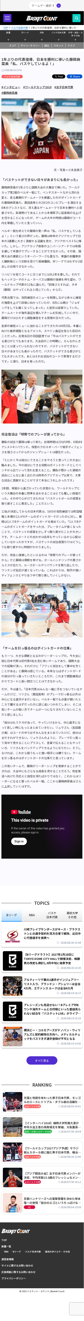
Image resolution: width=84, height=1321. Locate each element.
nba (32, 915)
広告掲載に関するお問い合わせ (18, 1272)
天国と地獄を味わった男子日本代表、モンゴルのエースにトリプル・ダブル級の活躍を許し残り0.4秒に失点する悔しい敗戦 (52, 1100)
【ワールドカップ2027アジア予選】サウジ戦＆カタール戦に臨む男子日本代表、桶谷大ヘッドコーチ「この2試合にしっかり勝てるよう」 (52, 1150)
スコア (12, 45)
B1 (29, 1207)
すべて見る (42, 1061)
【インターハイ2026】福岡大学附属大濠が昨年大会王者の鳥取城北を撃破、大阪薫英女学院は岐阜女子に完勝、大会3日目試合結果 (52, 1125)
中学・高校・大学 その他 (75, 33)
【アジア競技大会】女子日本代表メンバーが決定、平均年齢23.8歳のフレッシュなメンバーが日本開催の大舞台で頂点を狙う (52, 1175)
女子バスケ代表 (32, 1182)
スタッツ (58, 45)
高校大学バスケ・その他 (57, 1251)
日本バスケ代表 (32, 1106)
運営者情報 (7, 1259)
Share (76, 76)
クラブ (71, 45)
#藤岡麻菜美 (9, 93)
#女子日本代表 (63, 87)
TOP (4, 1240)
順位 (46, 45)
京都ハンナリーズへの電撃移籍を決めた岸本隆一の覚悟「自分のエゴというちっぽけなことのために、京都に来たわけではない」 (52, 1201)
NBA (42, 32)
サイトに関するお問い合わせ (17, 1265)
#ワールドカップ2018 (37, 87)
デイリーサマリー (30, 45)
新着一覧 (6, 1246)
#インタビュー (10, 87)
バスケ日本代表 (58, 32)
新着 (8, 32)
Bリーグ (25, 32)
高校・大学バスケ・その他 (38, 1131)
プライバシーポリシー (13, 1278)
